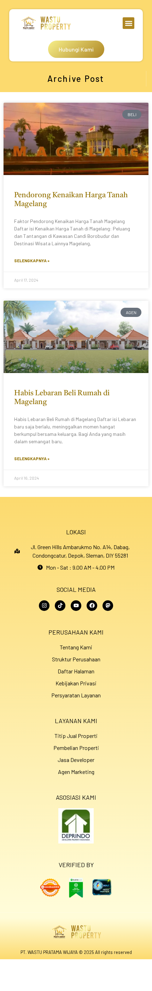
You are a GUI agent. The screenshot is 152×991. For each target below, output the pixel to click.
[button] (128, 23)
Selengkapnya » (31, 260)
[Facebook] (92, 605)
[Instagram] (44, 605)
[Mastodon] (108, 605)
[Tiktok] (60, 605)
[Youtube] (76, 605)
